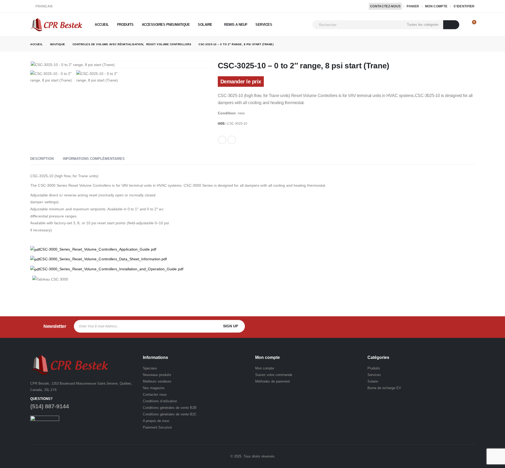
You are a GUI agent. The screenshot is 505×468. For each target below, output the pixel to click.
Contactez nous (155, 394)
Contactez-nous (385, 6)
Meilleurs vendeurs (157, 381)
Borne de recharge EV (384, 388)
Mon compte (436, 6)
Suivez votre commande (273, 375)
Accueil (102, 25)
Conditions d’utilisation (160, 401)
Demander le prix (240, 81)
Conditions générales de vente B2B (169, 408)
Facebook (222, 140)
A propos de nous (156, 421)
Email (232, 140)
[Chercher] (451, 24)
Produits (125, 25)
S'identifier (464, 6)
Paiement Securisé (157, 427)
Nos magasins (154, 388)
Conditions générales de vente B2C (169, 414)
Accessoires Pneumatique (166, 25)
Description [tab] (42, 159)
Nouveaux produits (157, 375)
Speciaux (150, 368)
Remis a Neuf (235, 25)
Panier (413, 6)
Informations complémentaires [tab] (94, 159)
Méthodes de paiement (272, 381)
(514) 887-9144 (49, 406)
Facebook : (435, 326)
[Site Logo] (56, 24)
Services (263, 25)
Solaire (205, 25)
